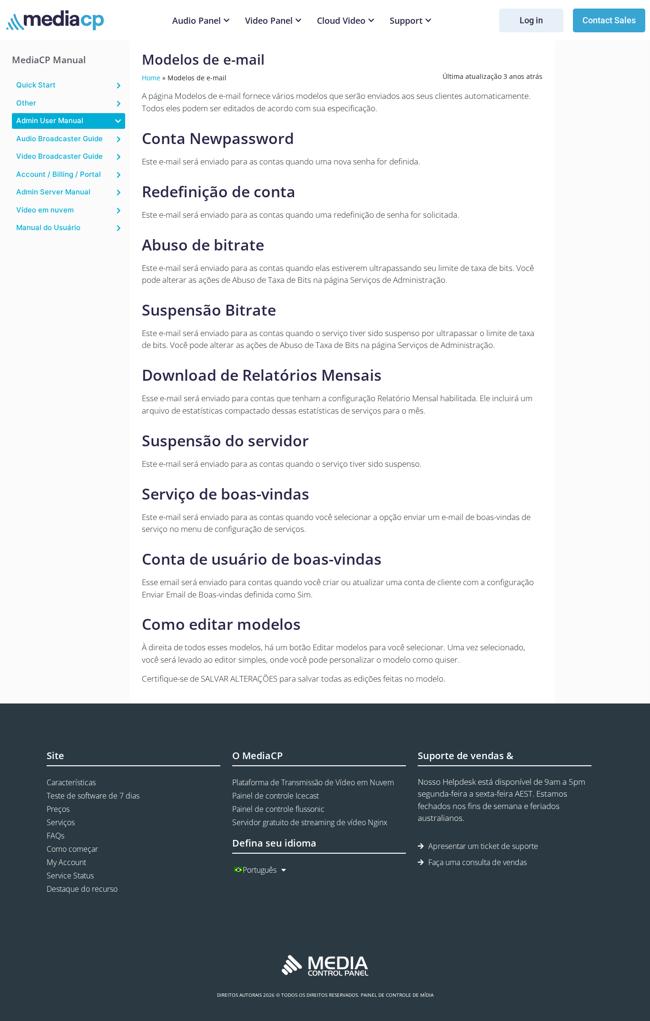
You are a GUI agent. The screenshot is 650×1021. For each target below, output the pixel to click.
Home (151, 77)
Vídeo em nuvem (45, 209)
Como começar (72, 849)
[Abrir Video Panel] (298, 20)
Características (71, 782)
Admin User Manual (49, 120)
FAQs (55, 835)
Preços (58, 809)
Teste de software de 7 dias (93, 795)
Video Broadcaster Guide (59, 156)
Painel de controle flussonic (278, 809)
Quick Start (36, 84)
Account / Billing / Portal (58, 174)
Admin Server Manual (53, 191)
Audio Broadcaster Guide (59, 138)
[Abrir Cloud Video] (371, 20)
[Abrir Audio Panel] (226, 20)
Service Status (70, 875)
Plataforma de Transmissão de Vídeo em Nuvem (313, 782)
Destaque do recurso (82, 889)
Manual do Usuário (48, 227)
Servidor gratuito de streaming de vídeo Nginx (309, 822)
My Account (66, 862)
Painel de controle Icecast (275, 795)
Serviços (61, 822)
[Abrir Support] (428, 20)
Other (26, 102)
